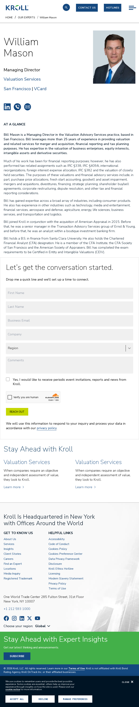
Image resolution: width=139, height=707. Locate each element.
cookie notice (12, 689)
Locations (10, 569)
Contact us (87, 7)
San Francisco (17, 89)
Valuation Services (22, 79)
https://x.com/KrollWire (29, 618)
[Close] (132, 681)
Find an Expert (13, 564)
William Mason (7, 107)
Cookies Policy (58, 549)
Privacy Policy (57, 583)
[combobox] (43, 626)
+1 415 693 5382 (17, 107)
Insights (9, 549)
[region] (69, 691)
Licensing (54, 573)
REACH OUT (17, 411)
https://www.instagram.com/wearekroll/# (14, 618)
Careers (8, 559)
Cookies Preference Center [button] (65, 554)
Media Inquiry (12, 573)
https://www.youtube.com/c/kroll (37, 618)
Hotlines (112, 7)
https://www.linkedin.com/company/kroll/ (22, 618)
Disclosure (55, 564)
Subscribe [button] (17, 656)
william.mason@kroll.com (27, 107)
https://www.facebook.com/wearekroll (6, 618)
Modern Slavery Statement (66, 578)
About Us (10, 539)
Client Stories (12, 554)
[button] (66, 7)
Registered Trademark (18, 578)
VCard (40, 89)
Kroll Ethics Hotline (61, 569)
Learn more (12, 487)
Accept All (17, 699)
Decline (43, 699)
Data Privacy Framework (64, 559)
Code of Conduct (59, 544)
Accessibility (57, 539)
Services (9, 544)
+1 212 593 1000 (17, 609)
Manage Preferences (75, 699)
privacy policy (46, 428)
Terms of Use (57, 588)
